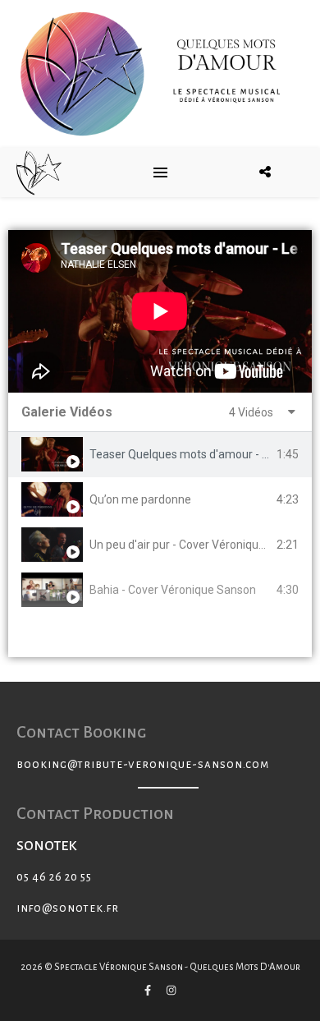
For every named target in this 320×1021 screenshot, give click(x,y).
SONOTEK (46, 846)
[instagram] (171, 992)
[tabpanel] (160, 311)
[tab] (160, 454)
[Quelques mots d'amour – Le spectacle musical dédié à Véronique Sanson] (39, 172)
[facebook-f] (148, 992)
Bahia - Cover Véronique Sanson (172, 589)
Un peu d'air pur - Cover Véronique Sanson (198, 544)
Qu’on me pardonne (140, 499)
